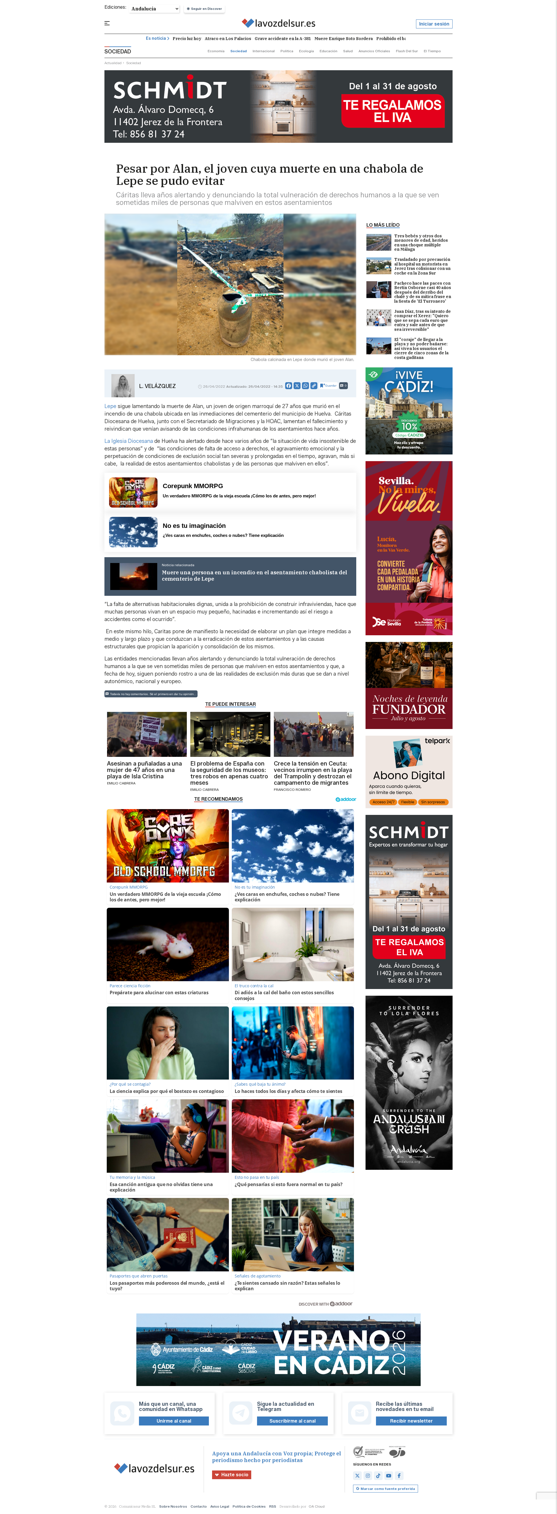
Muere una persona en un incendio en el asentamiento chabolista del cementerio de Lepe (254, 575)
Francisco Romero (292, 789)
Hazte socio (234, 1474)
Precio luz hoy (187, 38)
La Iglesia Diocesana (129, 441)
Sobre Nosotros (173, 1506)
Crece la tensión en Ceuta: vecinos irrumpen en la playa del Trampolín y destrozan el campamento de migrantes (313, 773)
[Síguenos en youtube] (388, 1475)
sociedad (238, 51)
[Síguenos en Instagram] (368, 1475)
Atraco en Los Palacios (228, 38)
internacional (264, 51)
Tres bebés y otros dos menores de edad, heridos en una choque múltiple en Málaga (421, 243)
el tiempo (432, 51)
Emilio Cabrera (121, 783)
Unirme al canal (174, 1421)
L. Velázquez (157, 386)
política (287, 51)
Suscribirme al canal (293, 1421)
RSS (272, 1506)
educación (328, 51)
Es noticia (156, 38)
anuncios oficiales (374, 51)
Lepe (110, 406)
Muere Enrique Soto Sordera (343, 38)
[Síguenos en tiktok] (378, 1475)
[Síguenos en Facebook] (399, 1475)
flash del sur (407, 51)
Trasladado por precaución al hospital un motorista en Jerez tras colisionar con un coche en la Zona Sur (422, 266)
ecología (306, 51)
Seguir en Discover (206, 9)
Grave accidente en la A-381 (283, 38)
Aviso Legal (219, 1506)
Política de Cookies (249, 1506)
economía (216, 51)
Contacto (199, 1506)
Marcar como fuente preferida (388, 1488)
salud (348, 51)
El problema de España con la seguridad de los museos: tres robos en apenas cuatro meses (229, 773)
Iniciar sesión (434, 24)
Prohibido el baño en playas (404, 38)
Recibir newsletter (411, 1421)
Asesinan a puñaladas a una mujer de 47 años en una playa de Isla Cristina (144, 769)
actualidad (113, 63)
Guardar (331, 385)
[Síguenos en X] (357, 1475)
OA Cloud (317, 1506)
